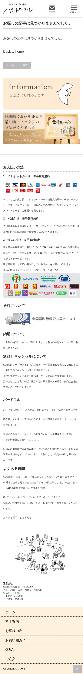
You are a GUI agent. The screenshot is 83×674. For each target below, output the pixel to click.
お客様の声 (13, 631)
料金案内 (12, 621)
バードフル (24, 668)
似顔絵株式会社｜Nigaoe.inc (18, 586)
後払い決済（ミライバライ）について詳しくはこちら (31, 269)
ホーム (10, 612)
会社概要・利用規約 (13, 599)
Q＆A (9, 649)
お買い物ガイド (17, 640)
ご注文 (10, 659)
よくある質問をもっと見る (17, 517)
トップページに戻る (16, 65)
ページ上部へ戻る (77, 669)
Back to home (13, 51)
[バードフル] (22, 9)
